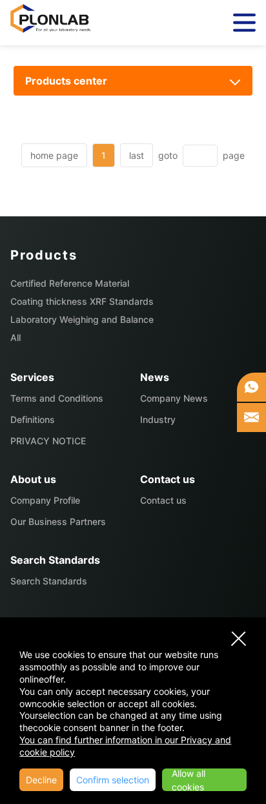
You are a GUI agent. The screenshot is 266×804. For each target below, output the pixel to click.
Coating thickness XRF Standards (82, 301)
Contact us (163, 500)
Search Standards (48, 580)
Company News (174, 398)
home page (54, 155)
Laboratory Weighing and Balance (82, 319)
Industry (158, 419)
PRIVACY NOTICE (48, 440)
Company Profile (45, 500)
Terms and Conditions (56, 398)
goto (168, 155)
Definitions (32, 419)
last (136, 155)
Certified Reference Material (69, 283)
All (15, 337)
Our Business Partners (58, 521)
